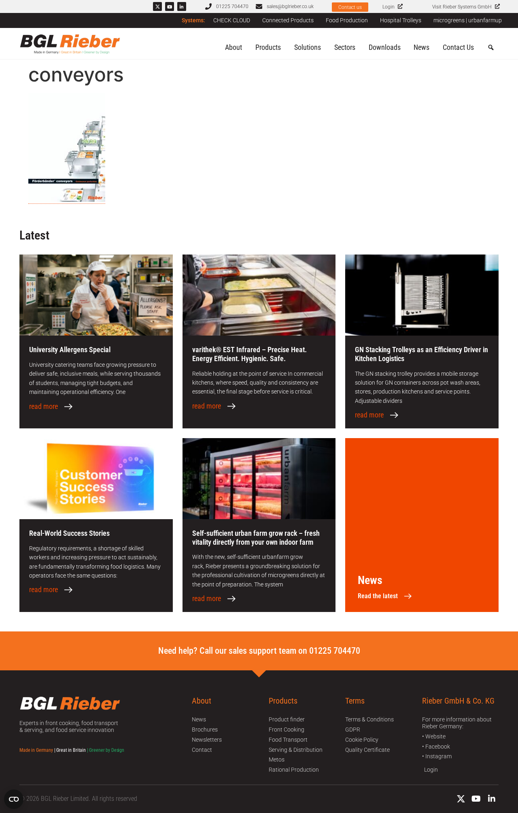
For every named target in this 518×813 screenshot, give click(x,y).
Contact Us (458, 47)
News (421, 47)
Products (268, 47)
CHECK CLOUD (231, 20)
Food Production (347, 20)
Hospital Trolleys (400, 20)
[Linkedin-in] (181, 6)
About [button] (233, 47)
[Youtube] (169, 6)
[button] (491, 47)
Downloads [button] (385, 47)
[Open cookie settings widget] (13, 799)
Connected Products (288, 20)
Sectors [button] (344, 47)
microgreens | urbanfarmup (467, 20)
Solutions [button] (307, 47)
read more (43, 406)
